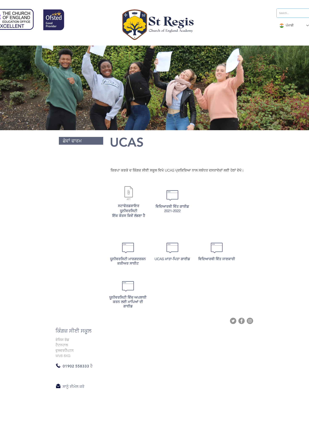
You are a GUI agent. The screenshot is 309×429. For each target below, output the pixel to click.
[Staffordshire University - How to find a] (128, 193)
